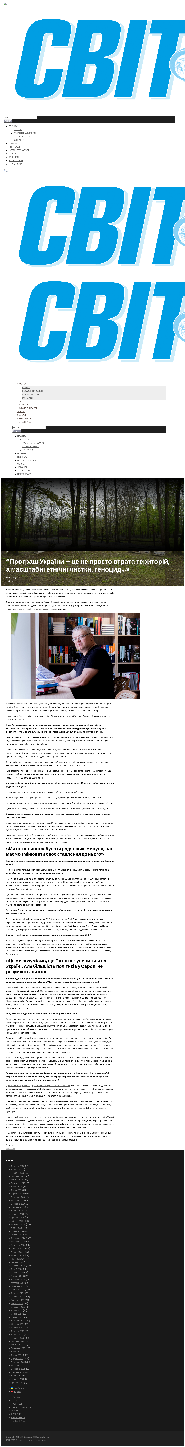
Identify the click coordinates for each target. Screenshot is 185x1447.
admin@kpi (14, 577)
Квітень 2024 (17, 1262)
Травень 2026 (17, 1176)
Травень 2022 (17, 1341)
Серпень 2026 (18, 1166)
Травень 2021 (17, 1382)
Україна (9, 1019)
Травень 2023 (17, 1300)
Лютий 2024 (17, 1269)
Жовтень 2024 (18, 1241)
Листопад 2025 (18, 1197)
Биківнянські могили (26, 1117)
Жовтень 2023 (18, 1282)
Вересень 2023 (18, 1286)
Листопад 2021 (18, 1362)
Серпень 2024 (18, 1248)
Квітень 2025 (17, 1221)
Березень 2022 (18, 1348)
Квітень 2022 (17, 1344)
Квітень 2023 (17, 1303)
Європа (26, 943)
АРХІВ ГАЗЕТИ (16, 160)
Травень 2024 (17, 1258)
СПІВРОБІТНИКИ (22, 136)
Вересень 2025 (18, 1203)
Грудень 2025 (17, 1193)
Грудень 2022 (17, 1317)
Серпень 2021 (17, 1372)
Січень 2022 (17, 1355)
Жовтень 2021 (17, 1365)
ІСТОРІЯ (18, 129)
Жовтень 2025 (18, 1200)
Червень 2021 (17, 1379)
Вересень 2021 (18, 1368)
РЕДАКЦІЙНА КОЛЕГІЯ (25, 133)
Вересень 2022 (18, 1327)
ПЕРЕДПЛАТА (15, 164)
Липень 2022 (17, 1334)
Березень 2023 (18, 1307)
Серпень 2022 (17, 1331)
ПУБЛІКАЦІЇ (14, 146)
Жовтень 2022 (18, 1324)
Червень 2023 (17, 1296)
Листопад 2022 (18, 1320)
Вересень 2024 (18, 1245)
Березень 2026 (18, 1183)
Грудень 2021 (17, 1358)
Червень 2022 (17, 1337)
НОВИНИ (13, 143)
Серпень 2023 (17, 1289)
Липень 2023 (17, 1293)
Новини (9, 580)
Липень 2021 (17, 1375)
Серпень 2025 (18, 1207)
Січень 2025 (17, 1231)
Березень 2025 (18, 1224)
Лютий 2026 (16, 1186)
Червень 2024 (18, 1255)
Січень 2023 (17, 1313)
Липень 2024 (17, 1252)
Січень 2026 (17, 1190)
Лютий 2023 (16, 1310)
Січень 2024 (17, 1272)
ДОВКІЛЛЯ (14, 157)
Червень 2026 (17, 1172)
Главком (22, 716)
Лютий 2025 (16, 1227)
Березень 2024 (18, 1265)
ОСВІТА (12, 153)
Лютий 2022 (16, 1351)
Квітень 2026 (17, 1179)
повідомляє (44, 609)
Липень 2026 (17, 1169)
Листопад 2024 (18, 1238)
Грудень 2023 (17, 1276)
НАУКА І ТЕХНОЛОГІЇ (19, 150)
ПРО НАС (13, 126)
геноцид (59, 1029)
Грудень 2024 (17, 1234)
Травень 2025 (17, 1217)
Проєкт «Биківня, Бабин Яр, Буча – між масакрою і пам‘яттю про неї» (38, 1085)
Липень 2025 (17, 1210)
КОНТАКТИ (19, 140)
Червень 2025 (17, 1214)
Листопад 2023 (18, 1279)
